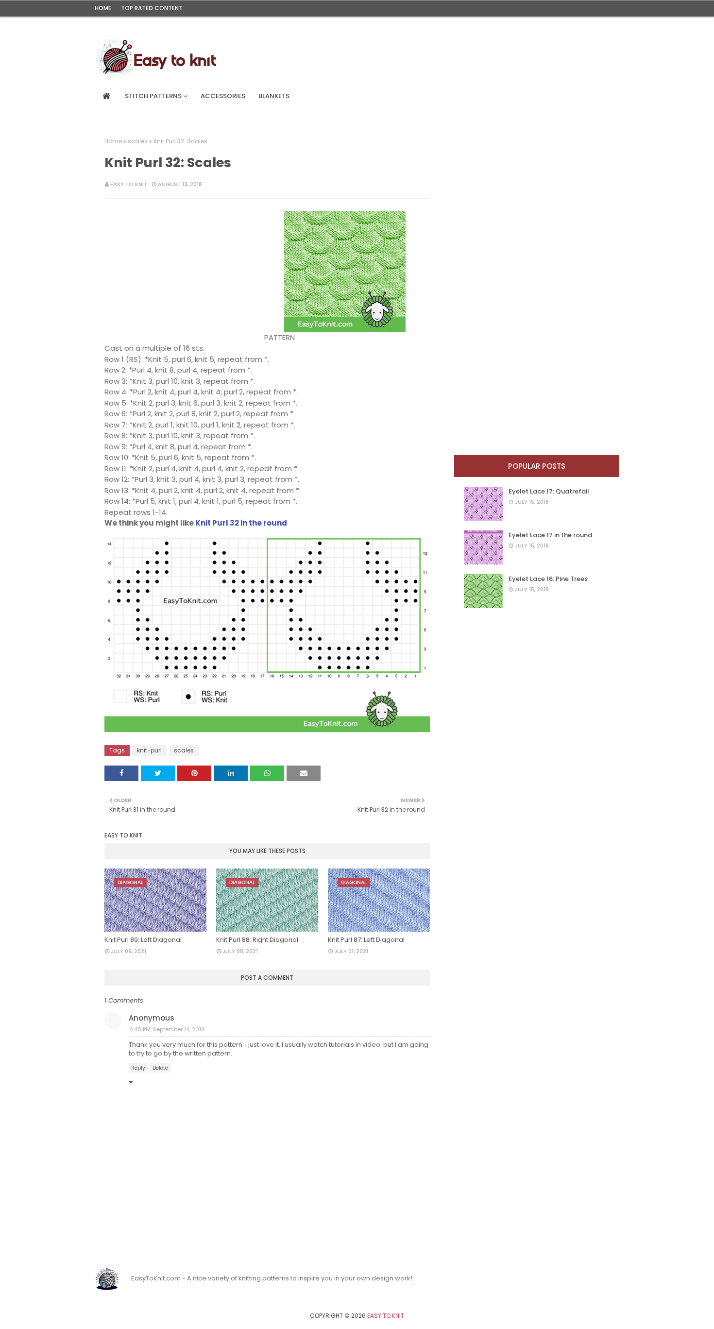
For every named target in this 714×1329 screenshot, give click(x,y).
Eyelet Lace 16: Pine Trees (548, 578)
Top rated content (152, 8)
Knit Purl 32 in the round (241, 523)
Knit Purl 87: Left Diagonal (366, 939)
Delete (160, 1068)
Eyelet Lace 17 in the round (550, 535)
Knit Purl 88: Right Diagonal (257, 939)
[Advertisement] (189, 271)
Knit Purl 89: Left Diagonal (143, 939)
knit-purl (149, 750)
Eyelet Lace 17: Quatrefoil (549, 491)
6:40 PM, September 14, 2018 (166, 1029)
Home (103, 8)
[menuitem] (107, 96)
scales (138, 141)
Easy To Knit (128, 184)
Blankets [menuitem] (273, 96)
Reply (138, 1068)
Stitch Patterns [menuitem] (153, 96)
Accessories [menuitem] (223, 96)
